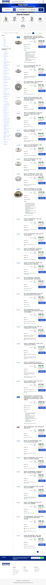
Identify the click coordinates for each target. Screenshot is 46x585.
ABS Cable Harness (6, 53)
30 (33, 33)
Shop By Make (36, 569)
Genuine (5, 40)
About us (25, 569)
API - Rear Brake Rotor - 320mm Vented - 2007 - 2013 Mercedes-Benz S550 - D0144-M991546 (34, 518)
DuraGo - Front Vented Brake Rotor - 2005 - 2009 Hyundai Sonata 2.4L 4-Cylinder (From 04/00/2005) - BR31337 (33, 99)
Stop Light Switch (6, 141)
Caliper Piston (5, 116)
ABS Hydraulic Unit (6, 56)
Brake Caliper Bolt (6, 82)
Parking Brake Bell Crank (7, 122)
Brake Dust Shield (6, 85)
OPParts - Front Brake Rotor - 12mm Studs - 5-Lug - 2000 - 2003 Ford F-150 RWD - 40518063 (33, 114)
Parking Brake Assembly (7, 121)
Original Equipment (6, 46)
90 (36, 33)
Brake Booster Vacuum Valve (7, 79)
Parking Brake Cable (6, 124)
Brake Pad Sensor (6, 98)
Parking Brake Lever (6, 129)
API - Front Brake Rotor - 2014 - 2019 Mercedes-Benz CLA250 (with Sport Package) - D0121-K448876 (33, 311)
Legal (14, 574)
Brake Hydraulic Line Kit (7, 88)
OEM (4, 43)
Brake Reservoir (6, 107)
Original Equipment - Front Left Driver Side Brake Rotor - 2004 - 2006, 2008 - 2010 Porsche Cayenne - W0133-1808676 (34, 37)
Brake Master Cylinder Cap (7, 94)
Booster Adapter (6, 67)
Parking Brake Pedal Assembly (6, 133)
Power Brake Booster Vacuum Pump (7, 139)
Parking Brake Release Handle (6, 137)
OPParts (5, 45)
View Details (42, 46)
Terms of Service (16, 570)
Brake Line (5, 91)
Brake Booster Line (6, 76)
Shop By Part (36, 570)
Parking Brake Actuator (6, 119)
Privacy (14, 569)
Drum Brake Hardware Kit (7, 118)
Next (42, 551)
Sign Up (42, 557)
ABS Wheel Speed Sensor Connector (7, 63)
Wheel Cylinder (5, 144)
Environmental (15, 572)
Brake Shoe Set (5, 113)
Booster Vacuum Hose (6, 70)
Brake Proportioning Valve (7, 104)
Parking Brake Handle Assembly (6, 126)
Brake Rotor (5, 110)
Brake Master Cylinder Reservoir (6, 96)
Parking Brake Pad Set (6, 131)
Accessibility (25, 570)
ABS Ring (5, 59)
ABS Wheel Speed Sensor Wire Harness (7, 65)
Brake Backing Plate (6, 73)
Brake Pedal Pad (6, 101)
